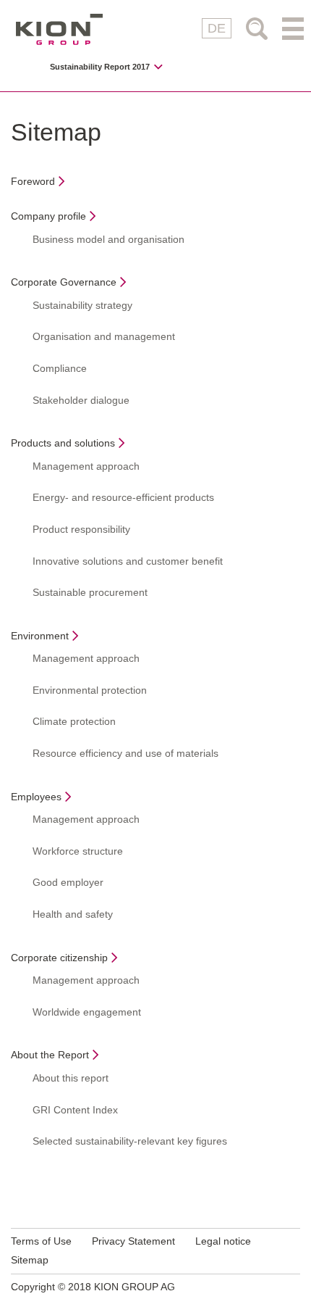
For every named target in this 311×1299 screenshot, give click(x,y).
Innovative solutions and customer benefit (128, 561)
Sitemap (29, 1260)
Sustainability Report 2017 (100, 67)
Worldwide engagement (87, 1012)
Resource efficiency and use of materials (125, 753)
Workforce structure (78, 851)
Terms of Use (41, 1241)
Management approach (86, 466)
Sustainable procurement (90, 592)
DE (217, 28)
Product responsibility (81, 529)
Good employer (68, 882)
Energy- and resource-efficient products (123, 497)
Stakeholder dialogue (81, 400)
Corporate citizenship (59, 957)
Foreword (33, 181)
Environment (40, 636)
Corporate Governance (63, 282)
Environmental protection (90, 690)
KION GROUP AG (59, 29)
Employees (36, 796)
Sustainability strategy (82, 305)
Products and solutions (63, 443)
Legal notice (223, 1241)
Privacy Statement (133, 1241)
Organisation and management (104, 336)
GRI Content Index (75, 1110)
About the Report (50, 1055)
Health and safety (73, 914)
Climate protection (74, 721)
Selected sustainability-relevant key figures (130, 1141)
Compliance (60, 368)
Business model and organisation (108, 239)
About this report (70, 1078)
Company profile (48, 216)
